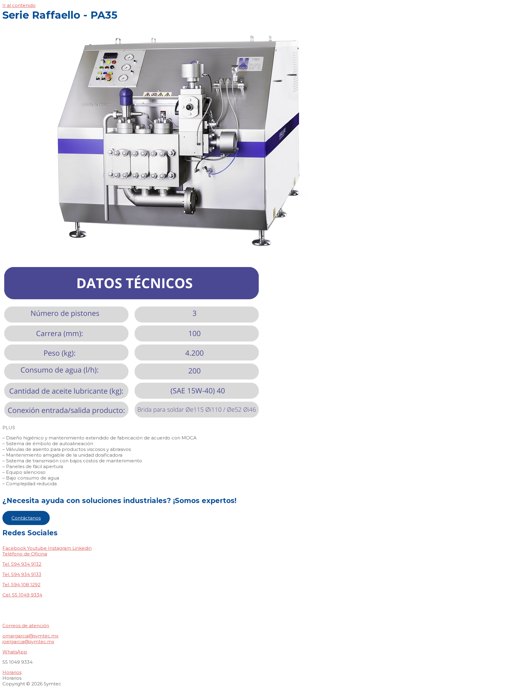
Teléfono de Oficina (24, 554)
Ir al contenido (19, 5)
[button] (26, 518)
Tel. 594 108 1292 (21, 584)
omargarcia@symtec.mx (30, 636)
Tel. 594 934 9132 (21, 564)
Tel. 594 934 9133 (21, 574)
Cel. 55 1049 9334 (22, 595)
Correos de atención (25, 625)
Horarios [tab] (11, 678)
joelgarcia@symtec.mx (28, 641)
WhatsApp (14, 652)
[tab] (260, 554)
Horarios (11, 672)
